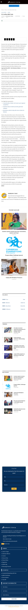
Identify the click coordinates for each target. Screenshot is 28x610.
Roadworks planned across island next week (19, 409)
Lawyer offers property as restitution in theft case (19, 354)
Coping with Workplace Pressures (14, 277)
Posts (6, 9)
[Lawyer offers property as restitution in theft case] (8, 356)
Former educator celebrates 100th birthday (19, 338)
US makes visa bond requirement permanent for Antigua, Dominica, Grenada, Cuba (19, 330)
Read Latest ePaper (14, 5)
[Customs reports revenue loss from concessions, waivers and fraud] (14, 221)
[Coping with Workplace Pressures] (14, 267)
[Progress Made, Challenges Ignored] (14, 245)
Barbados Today (9, 16)
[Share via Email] (14, 39)
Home (2, 9)
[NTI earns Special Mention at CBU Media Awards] (8, 403)
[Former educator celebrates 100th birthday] (8, 339)
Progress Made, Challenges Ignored (14, 255)
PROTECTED (7, 543)
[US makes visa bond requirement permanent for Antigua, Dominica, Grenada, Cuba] (8, 330)
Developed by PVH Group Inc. (14, 606)
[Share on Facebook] (5, 39)
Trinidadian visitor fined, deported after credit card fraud (19, 347)
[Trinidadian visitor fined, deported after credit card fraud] (8, 348)
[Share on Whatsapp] (11, 39)
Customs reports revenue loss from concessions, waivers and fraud (19, 377)
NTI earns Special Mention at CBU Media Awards (19, 401)
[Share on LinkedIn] (9, 39)
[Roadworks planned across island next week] (8, 411)
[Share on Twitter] (7, 39)
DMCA (2, 543)
